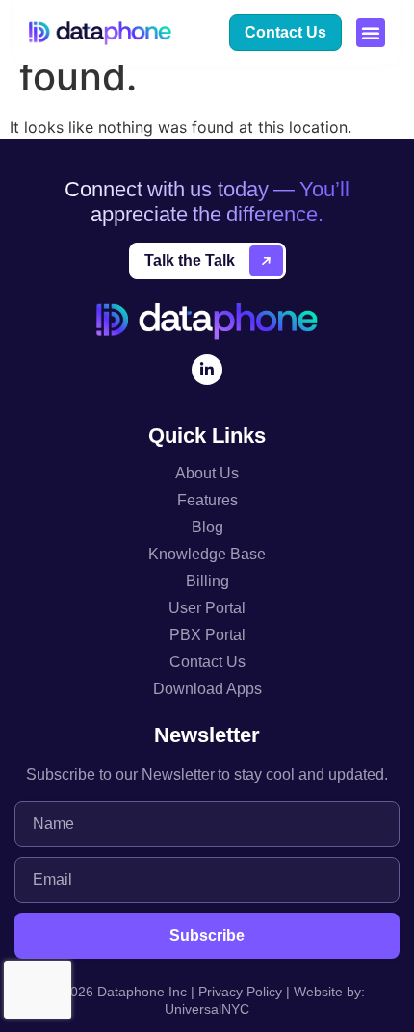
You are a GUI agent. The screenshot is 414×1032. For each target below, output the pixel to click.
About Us (207, 473)
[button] (370, 32)
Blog (207, 527)
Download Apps (207, 689)
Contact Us (207, 662)
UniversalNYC (207, 1009)
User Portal (207, 608)
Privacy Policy (240, 991)
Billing (207, 581)
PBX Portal (207, 635)
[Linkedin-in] (207, 369)
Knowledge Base (207, 554)
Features (207, 500)
